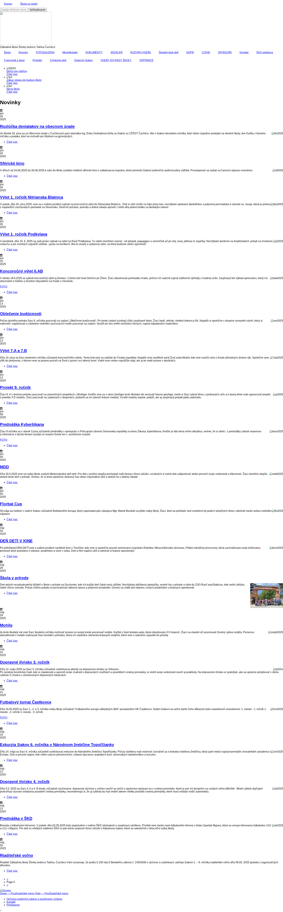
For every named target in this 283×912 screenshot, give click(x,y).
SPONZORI (225, 52)
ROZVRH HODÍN (140, 52)
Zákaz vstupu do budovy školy (24, 80)
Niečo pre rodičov (17, 71)
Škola (7, 52)
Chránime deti (58, 60)
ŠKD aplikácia (264, 52)
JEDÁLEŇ (116, 52)
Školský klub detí (168, 52)
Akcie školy (13, 89)
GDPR (190, 52)
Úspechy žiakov (83, 60)
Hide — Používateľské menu (51, 893)
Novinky (23, 52)
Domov (8, 3)
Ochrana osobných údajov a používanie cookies (34, 899)
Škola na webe (29, 3)
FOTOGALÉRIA (45, 52)
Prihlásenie (13, 904)
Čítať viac (12, 74)
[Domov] (5, 890)
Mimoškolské (70, 52)
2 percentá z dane (14, 60)
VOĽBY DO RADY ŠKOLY (116, 60)
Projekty (37, 60)
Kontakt (244, 52)
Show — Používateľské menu (17, 893)
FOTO (3, 286)
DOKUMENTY (94, 52)
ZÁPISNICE (146, 60)
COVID (206, 52)
